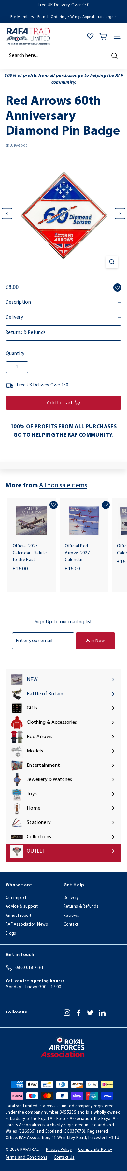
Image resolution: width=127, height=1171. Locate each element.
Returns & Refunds (81, 906)
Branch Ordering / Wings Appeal (65, 17)
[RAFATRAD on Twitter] (90, 1012)
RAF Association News (27, 924)
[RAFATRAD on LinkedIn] (102, 1012)
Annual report (19, 916)
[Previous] (7, 213)
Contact (71, 924)
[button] (117, 287)
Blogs (11, 933)
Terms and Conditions (26, 1157)
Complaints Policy (95, 1150)
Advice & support (22, 906)
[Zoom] (112, 262)
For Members (22, 17)
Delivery (71, 898)
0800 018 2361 (102, 5)
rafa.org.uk (107, 17)
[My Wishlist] (90, 36)
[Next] (120, 213)
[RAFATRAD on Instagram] (67, 1012)
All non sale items (63, 485)
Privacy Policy (59, 1150)
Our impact (16, 898)
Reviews (71, 916)
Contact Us (64, 1157)
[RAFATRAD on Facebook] (78, 1012)
